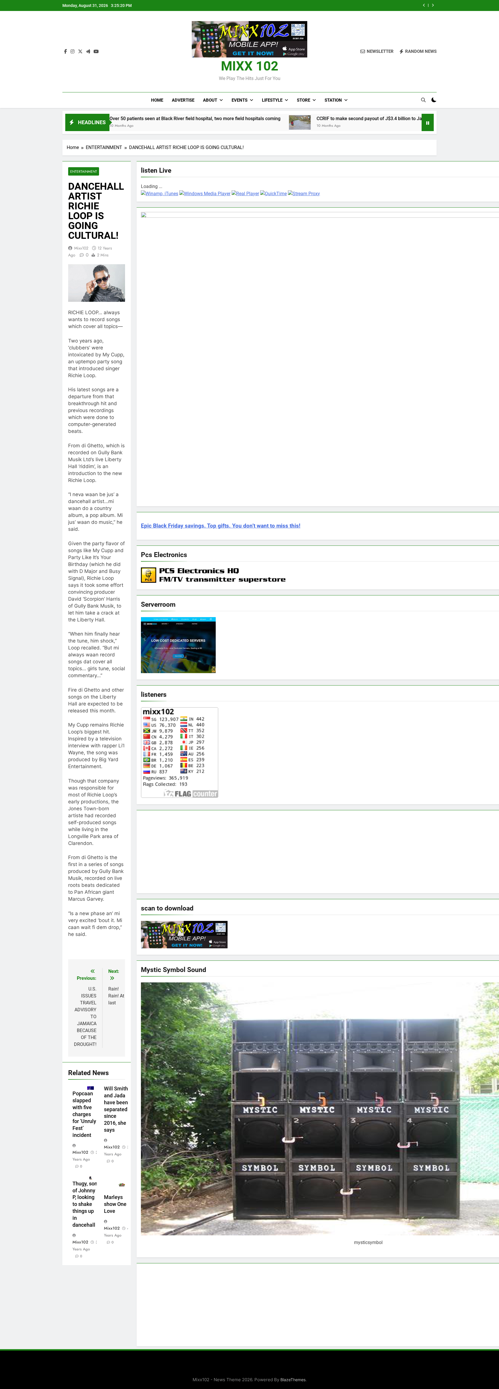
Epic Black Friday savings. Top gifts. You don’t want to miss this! (220, 526)
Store (303, 100)
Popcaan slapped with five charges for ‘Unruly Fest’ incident (84, 1114)
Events (239, 100)
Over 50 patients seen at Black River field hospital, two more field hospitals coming (123, 118)
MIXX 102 (249, 66)
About (210, 100)
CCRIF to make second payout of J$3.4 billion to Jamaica (353, 5)
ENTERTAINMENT (83, 171)
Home (157, 100)
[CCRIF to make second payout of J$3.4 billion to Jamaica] (228, 122)
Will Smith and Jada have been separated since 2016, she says (116, 1109)
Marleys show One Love (115, 1204)
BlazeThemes (293, 1379)
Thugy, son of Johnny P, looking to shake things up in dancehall (84, 1204)
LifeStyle (272, 100)
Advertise (183, 100)
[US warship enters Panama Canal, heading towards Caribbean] (383, 121)
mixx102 (81, 248)
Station (333, 100)
